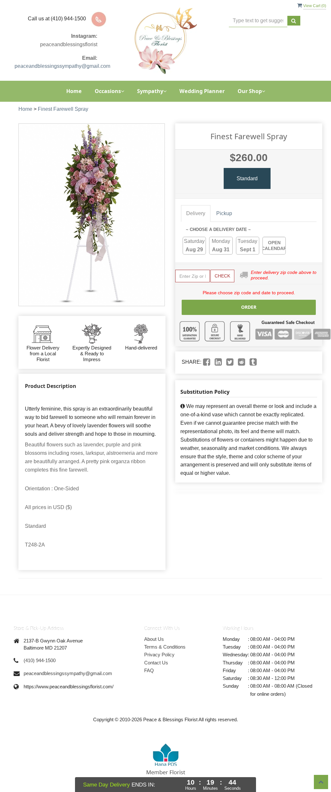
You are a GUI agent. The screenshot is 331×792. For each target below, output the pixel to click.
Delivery (195, 213)
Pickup (224, 213)
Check (222, 275)
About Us (154, 639)
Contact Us (156, 662)
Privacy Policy (159, 654)
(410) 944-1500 (40, 660)
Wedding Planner (202, 91)
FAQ (149, 670)
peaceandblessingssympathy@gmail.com (62, 66)
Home (74, 91)
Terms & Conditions (165, 647)
